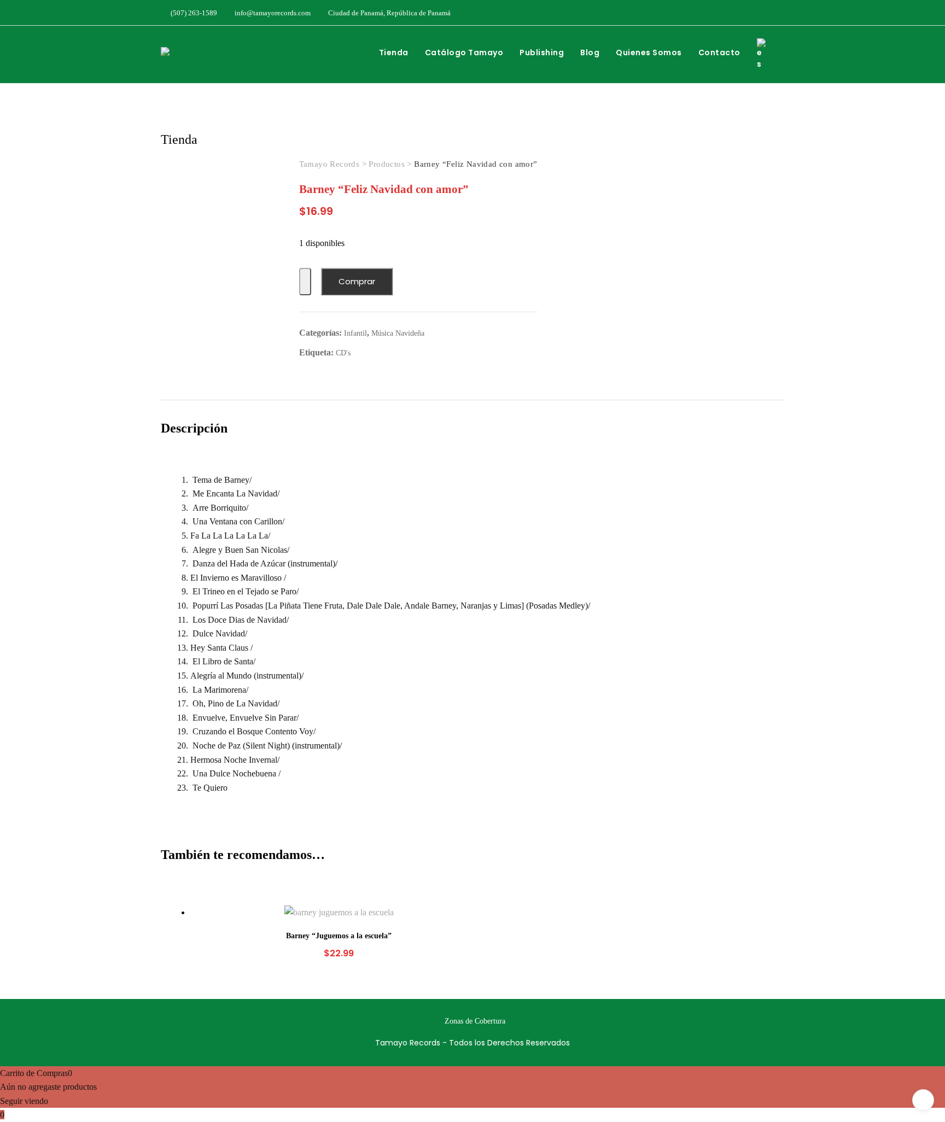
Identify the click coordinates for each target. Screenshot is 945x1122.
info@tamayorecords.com (272, 13)
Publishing (542, 52)
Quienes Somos (649, 52)
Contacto (719, 52)
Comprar (357, 281)
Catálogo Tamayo (464, 52)
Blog (589, 52)
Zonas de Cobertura (475, 1021)
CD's (343, 353)
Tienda (394, 52)
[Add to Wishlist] (305, 282)
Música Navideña (397, 333)
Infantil (355, 333)
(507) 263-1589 (193, 13)
